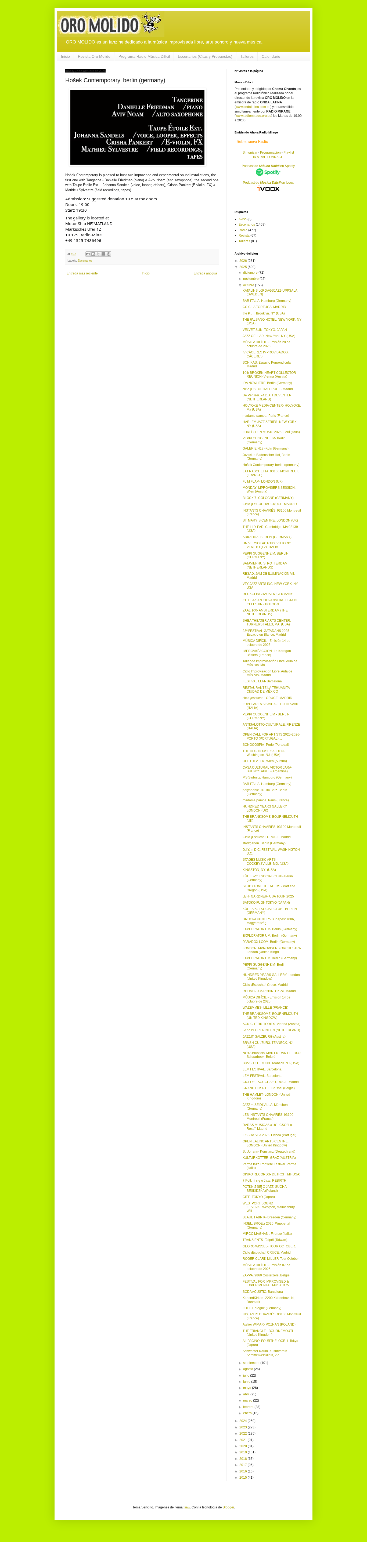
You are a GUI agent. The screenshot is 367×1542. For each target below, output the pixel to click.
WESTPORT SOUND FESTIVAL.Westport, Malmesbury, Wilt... (269, 1207)
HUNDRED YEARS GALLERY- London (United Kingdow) (271, 976)
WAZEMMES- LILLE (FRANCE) (265, 1007)
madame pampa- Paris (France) (266, 416)
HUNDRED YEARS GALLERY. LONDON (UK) (265, 808)
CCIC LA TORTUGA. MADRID (264, 307)
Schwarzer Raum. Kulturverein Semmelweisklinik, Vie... (265, 1353)
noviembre (251, 279)
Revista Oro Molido (94, 56)
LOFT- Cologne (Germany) (262, 1308)
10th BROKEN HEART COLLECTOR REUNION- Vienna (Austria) (269, 374)
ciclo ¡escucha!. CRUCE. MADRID (267, 698)
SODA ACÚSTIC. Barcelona (263, 1292)
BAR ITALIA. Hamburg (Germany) (267, 301)
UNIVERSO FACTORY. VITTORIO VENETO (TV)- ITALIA (267, 545)
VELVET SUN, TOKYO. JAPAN (265, 330)
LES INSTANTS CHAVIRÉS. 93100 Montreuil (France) (268, 1116)
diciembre (250, 272)
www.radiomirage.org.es (253, 116)
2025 (243, 267)
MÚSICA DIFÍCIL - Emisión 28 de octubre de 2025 (266, 344)
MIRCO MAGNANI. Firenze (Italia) (267, 1234)
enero (248, 1413)
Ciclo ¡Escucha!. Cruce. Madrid (265, 985)
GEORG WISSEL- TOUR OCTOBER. (269, 1246)
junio (247, 1382)
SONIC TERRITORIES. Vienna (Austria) (271, 1024)
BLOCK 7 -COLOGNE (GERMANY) (268, 498)
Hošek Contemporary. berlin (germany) (271, 465)
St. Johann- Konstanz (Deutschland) (269, 1151)
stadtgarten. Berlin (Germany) (264, 843)
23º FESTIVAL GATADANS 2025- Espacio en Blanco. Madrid (266, 632)
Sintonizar (250, 152)
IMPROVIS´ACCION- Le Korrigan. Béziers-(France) (267, 653)
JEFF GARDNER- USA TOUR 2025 (268, 896)
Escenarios (85, 260)
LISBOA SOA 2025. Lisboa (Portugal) (269, 1135)
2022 (243, 1433)
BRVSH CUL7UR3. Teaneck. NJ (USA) (271, 1063)
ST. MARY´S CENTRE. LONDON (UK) (270, 520)
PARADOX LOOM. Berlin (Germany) (269, 942)
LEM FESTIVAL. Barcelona (262, 1069)
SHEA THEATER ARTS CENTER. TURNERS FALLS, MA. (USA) (267, 622)
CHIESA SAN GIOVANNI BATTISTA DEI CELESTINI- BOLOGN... (271, 602)
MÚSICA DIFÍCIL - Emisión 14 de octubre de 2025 (266, 642)
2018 (243, 1459)
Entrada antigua (205, 273)
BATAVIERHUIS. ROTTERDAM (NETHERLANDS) (265, 565)
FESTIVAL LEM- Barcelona (262, 681)
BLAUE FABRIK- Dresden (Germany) (269, 1217)
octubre (249, 285)
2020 (243, 1446)
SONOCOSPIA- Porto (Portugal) (266, 745)
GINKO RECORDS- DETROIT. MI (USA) (271, 1174)
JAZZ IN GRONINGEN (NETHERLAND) (271, 1030)
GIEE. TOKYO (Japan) (259, 1197)
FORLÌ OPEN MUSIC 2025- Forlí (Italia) (271, 432)
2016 (243, 1471)
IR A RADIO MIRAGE (268, 157)
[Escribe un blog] (93, 254)
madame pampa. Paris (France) (266, 800)
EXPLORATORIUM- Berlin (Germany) (270, 929)
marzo (248, 1400)
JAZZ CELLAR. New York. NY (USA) (269, 336)
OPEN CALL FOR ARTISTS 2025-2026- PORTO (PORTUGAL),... (271, 736)
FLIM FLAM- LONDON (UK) (263, 481)
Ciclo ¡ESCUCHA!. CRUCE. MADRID (270, 504)
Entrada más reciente (82, 273)
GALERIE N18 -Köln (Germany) (266, 448)
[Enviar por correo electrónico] (88, 254)
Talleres (247, 56)
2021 (243, 1440)
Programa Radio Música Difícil (144, 56)
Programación (270, 152)
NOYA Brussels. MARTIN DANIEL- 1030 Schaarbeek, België (272, 1055)
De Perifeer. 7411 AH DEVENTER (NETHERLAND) (267, 397)
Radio (243, 230)
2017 (243, 1465)
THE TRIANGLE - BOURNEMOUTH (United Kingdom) (268, 1333)
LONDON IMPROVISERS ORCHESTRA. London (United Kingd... (272, 950)
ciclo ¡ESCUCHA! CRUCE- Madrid (268, 389)
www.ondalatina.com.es (253, 107)
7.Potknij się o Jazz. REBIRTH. (265, 1180)
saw (187, 1507)
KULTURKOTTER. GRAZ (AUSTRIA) (269, 1158)
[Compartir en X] (98, 254)
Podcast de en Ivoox (268, 182)
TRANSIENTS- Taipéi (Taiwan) (265, 1240)
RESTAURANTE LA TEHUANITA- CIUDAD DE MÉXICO (267, 689)
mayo (247, 1388)
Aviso (243, 219)
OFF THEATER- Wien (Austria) (265, 761)
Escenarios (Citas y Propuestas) (205, 56)
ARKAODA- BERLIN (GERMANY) (267, 537)
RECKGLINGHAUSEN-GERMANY (268, 594)
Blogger (228, 1507)
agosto (248, 1369)
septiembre (251, 1363)
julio (246, 1375)
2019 (243, 1452)
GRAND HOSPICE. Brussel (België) (269, 1088)
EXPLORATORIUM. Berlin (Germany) (270, 935)
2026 (243, 261)
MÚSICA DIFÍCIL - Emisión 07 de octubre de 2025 (266, 1267)
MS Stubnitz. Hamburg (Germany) (267, 777)
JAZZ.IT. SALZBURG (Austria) (264, 1036)
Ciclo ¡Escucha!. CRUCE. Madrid (267, 837)
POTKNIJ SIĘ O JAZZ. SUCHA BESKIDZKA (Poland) (264, 1188)
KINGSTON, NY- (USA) (259, 870)
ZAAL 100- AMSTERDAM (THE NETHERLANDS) (265, 612)
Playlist (288, 152)
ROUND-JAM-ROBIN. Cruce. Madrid (269, 991)
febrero (248, 1407)
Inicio (65, 56)
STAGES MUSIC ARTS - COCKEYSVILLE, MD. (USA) (266, 861)
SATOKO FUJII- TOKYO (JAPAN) (266, 902)
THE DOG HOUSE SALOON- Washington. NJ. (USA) (264, 753)
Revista (244, 235)
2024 (243, 1421)
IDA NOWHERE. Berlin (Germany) (267, 383)
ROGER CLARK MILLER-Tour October (271, 1259)
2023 (243, 1427)
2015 (243, 1477)
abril (246, 1394)
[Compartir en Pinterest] (108, 254)
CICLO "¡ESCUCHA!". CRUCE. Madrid (271, 1082)
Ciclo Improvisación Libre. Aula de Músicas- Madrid (267, 673)
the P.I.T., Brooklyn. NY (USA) (264, 313)
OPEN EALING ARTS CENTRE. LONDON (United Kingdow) (266, 1143)
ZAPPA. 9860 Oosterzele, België (266, 1275)
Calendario (271, 56)
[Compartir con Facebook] (103, 254)
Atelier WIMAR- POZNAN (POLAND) (269, 1324)
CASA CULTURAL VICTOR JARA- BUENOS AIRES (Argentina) (267, 769)
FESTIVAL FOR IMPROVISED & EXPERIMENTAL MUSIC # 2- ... (267, 1283)
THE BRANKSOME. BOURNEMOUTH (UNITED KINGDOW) (270, 1015)
